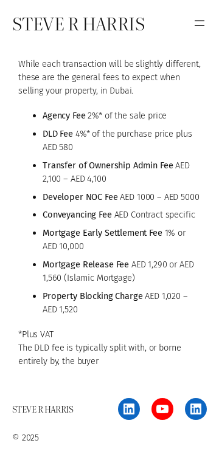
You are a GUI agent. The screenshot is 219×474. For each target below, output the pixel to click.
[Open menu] (199, 23)
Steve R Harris (78, 23)
